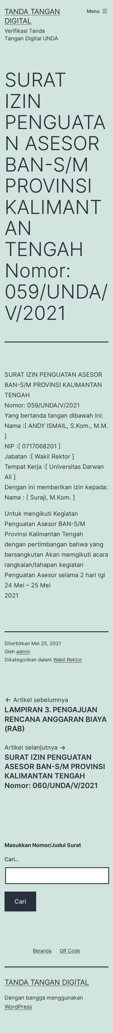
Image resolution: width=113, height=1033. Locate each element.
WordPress (18, 1007)
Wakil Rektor (67, 660)
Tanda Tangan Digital (47, 982)
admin (23, 651)
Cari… (12, 859)
